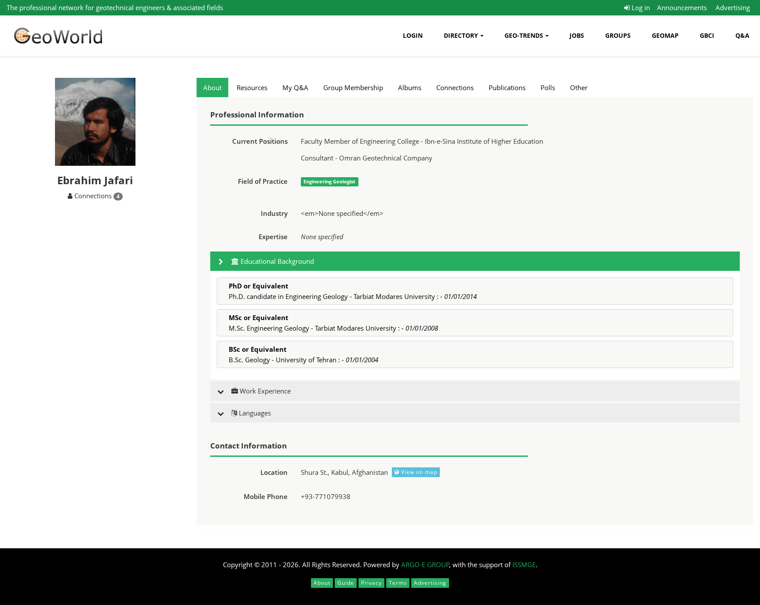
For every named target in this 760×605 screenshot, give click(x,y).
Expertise (273, 236)
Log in (640, 7)
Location (274, 472)
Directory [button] (461, 35)
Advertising (733, 7)
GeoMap (665, 35)
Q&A (742, 35)
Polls (548, 87)
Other (579, 87)
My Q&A (295, 87)
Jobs (577, 35)
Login (413, 35)
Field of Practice (263, 181)
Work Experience (264, 390)
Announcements (682, 7)
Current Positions (260, 141)
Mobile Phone (266, 496)
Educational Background (276, 261)
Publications (507, 87)
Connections (455, 87)
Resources (252, 87)
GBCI (707, 35)
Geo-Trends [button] (523, 35)
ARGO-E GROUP (425, 564)
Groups (618, 35)
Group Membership (353, 87)
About (212, 87)
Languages (254, 412)
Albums (409, 87)
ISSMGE (524, 564)
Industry (274, 213)
